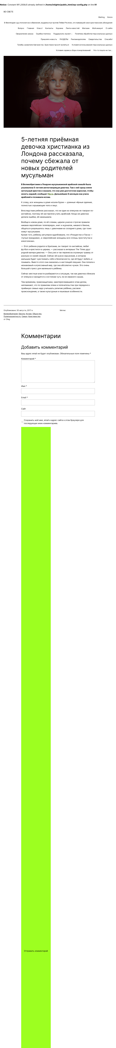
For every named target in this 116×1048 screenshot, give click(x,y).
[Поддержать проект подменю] (71, 33)
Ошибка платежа (43, 34)
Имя (24, 386)
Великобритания (11, 314)
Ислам (29, 314)
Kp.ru (50, 194)
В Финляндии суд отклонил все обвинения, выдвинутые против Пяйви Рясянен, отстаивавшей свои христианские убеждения (58, 23)
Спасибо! (108, 39)
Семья (24, 316)
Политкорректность (12, 316)
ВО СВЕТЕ (8, 11)
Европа (22, 314)
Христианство (34, 316)
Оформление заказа (24, 34)
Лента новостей (72, 28)
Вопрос (21, 28)
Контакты (49, 28)
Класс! (39, 28)
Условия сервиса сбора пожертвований (73, 50)
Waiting (101, 17)
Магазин (85, 28)
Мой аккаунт (97, 28)
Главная (30, 28)
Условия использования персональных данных (92, 45)
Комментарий (28, 359)
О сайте (109, 28)
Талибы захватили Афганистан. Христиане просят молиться (43, 45)
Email (24, 397)
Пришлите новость (49, 39)
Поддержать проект (62, 34)
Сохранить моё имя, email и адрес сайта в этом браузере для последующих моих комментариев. (54, 421)
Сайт (23, 409)
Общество (37, 314)
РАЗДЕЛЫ (64, 39)
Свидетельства (95, 39)
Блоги (109, 17)
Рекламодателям (78, 39)
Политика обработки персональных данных (93, 34)
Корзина (59, 28)
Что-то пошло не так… (102, 50)
